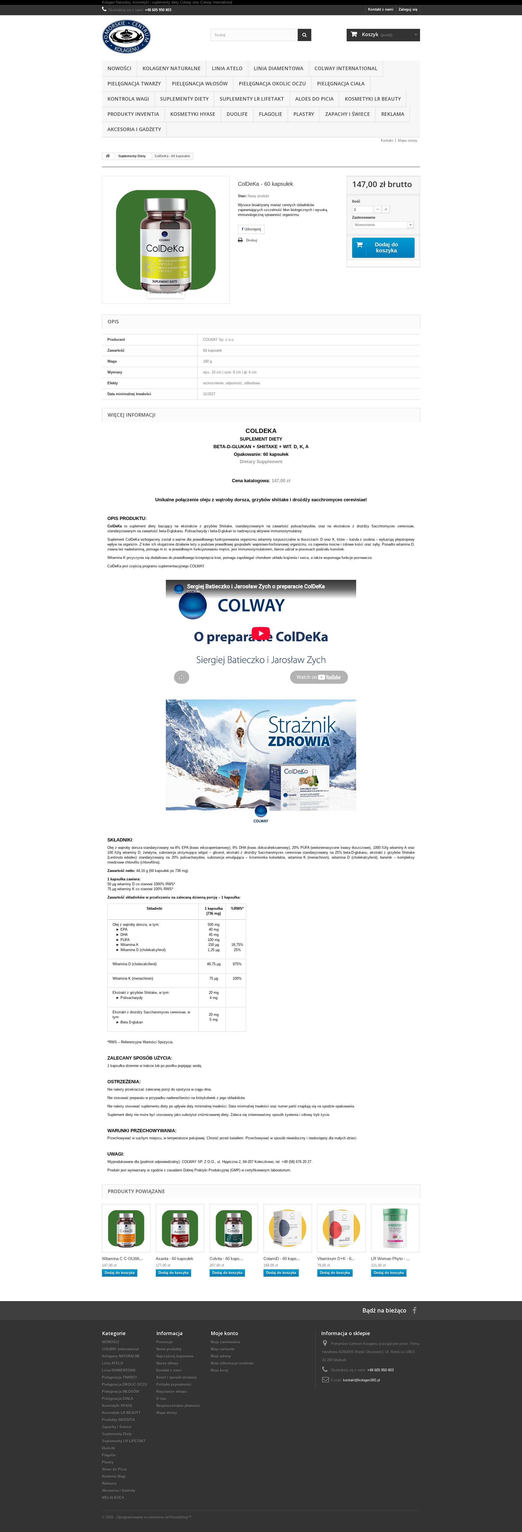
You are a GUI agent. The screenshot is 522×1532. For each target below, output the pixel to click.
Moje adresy (221, 1356)
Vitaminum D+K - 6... (336, 1258)
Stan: (242, 196)
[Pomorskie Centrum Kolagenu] (152, 36)
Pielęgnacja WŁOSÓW (200, 83)
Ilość (356, 201)
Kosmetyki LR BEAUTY (373, 98)
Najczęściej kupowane (175, 1356)
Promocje (164, 1342)
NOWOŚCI (119, 68)
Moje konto (224, 1333)
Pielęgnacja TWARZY (134, 83)
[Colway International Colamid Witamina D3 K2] (287, 1228)
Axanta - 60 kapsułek (174, 1258)
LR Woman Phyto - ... (390, 1258)
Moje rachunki (223, 1349)
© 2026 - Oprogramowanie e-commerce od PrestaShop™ (147, 1517)
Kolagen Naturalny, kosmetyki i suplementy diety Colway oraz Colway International (167, 2)
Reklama (392, 114)
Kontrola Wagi (128, 98)
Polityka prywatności (173, 1384)
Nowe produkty (169, 1349)
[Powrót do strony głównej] (107, 156)
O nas (161, 1399)
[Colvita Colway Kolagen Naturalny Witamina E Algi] (234, 1228)
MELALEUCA (113, 1498)
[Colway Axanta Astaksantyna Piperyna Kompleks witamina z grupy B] (180, 1228)
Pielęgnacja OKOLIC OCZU (272, 83)
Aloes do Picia (314, 98)
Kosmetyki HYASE (192, 114)
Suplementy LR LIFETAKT (252, 98)
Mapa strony (407, 140)
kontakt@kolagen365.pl (361, 1380)
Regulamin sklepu (171, 1391)
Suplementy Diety (184, 98)
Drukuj (251, 240)
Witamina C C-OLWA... (122, 1258)
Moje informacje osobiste (232, 1363)
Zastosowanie (364, 217)
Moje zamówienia (225, 1342)
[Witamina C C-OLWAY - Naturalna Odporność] (126, 1228)
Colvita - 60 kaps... (226, 1258)
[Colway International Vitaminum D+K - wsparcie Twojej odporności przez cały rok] (341, 1228)
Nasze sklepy (167, 1363)
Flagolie (270, 114)
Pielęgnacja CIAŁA (341, 83)
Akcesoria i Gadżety (134, 129)
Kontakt (387, 140)
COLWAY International (346, 68)
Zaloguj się (408, 9)
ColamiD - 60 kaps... (281, 1258)
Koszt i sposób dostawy (176, 1377)
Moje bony (219, 1370)
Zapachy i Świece (347, 114)
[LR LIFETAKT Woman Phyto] (395, 1228)
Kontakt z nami (380, 9)
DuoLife (237, 114)
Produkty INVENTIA (133, 114)
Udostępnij (252, 229)
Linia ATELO (227, 68)
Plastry (303, 114)
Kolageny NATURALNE (171, 68)
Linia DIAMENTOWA (278, 68)
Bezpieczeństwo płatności (178, 1406)
